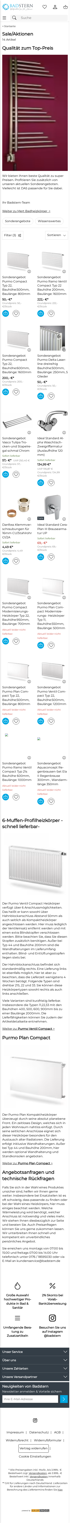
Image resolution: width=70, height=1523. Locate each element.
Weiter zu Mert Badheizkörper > (26, 211)
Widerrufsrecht (17, 1440)
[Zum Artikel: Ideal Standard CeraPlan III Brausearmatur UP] (52, 507)
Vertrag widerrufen (34, 1448)
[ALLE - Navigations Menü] (4, 18)
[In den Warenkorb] (5, 313)
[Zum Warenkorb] (65, 7)
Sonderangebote (17, 221)
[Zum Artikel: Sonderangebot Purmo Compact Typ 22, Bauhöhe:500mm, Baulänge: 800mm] (17, 259)
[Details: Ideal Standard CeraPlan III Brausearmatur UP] (41, 518)
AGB (57, 1432)
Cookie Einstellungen (35, 1456)
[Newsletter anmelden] (64, 1399)
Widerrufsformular (47, 1440)
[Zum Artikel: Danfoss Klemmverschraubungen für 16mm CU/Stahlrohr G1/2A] (17, 507)
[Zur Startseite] (17, 7)
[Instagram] (35, 1420)
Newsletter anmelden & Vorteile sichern (32, 1391)
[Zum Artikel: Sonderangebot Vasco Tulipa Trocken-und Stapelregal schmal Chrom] (17, 420)
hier (60, 1489)
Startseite (10, 26)
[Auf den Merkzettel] (16, 313)
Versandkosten (38, 1473)
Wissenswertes (49, 221)
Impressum (15, 1432)
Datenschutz (39, 1432)
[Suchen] (15, 18)
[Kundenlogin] (55, 7)
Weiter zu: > (28, 1028)
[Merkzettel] (44, 7)
